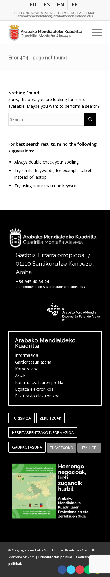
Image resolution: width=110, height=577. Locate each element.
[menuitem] (33, 5)
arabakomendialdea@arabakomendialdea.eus (55, 16)
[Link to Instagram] (79, 569)
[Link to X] (71, 569)
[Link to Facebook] (62, 569)
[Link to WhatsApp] (88, 569)
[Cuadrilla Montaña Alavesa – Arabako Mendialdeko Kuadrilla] (45, 32)
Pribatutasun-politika (55, 557)
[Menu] (94, 32)
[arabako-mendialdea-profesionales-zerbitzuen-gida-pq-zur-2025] (55, 491)
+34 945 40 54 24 (69, 13)
